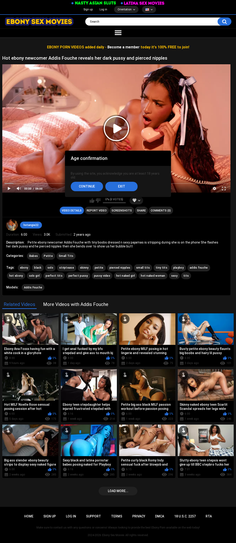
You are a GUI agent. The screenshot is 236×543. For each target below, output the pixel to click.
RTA (209, 516)
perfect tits (54, 275)
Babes (33, 256)
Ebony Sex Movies (113, 535)
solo (50, 267)
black (37, 267)
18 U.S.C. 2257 (185, 516)
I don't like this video (98, 200)
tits (186, 275)
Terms (116, 516)
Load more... (118, 491)
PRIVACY (138, 516)
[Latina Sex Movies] (143, 3)
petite (99, 267)
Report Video (97, 210)
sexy (174, 275)
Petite (48, 256)
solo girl (34, 275)
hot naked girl (125, 275)
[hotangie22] (12, 225)
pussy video (102, 275)
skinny (84, 267)
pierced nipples (119, 267)
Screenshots (122, 210)
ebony (24, 267)
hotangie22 (31, 225)
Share (141, 210)
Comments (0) (161, 210)
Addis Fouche (33, 287)
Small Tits (66, 256)
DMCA (159, 516)
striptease (66, 267)
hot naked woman (153, 275)
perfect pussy (78, 275)
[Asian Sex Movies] (93, 3)
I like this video (92, 200)
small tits (143, 267)
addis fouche (199, 267)
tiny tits (161, 267)
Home (28, 516)
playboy (178, 267)
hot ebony (16, 275)
